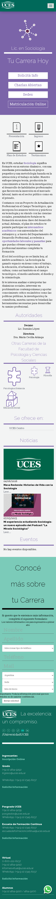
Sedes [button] (28, 95)
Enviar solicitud (11, 701)
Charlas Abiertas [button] (28, 85)
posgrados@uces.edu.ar (16, 813)
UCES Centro (16, 428)
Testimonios (38, 155)
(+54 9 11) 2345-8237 (26, 780)
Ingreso (38, 136)
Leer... (7, 491)
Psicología (34, 377)
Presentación (16, 136)
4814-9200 (30, 891)
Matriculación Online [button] (28, 104)
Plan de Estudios (16, 155)
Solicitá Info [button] (28, 75)
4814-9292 (16, 769)
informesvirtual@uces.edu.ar (17, 868)
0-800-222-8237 (11, 861)
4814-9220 (16, 891)
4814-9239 (16, 810)
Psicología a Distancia (14, 388)
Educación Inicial (12, 408)
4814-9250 (16, 864)
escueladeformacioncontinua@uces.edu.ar (26, 831)
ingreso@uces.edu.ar (14, 773)
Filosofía (48, 375)
